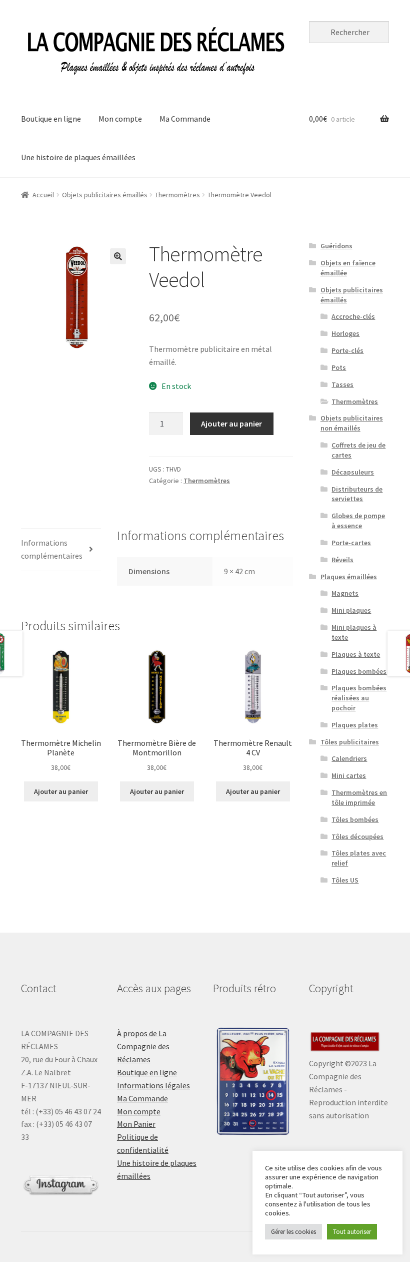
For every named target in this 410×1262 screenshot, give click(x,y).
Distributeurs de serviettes (357, 494)
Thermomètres (177, 194)
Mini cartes (349, 775)
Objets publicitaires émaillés (105, 194)
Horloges (346, 333)
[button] (118, 256)
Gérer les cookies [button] (293, 1231)
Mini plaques (351, 610)
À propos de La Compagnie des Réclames (143, 1046)
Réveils (343, 559)
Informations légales (153, 1085)
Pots (339, 367)
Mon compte (120, 119)
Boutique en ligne (51, 119)
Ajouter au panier (231, 423)
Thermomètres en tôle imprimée (359, 797)
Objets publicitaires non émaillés (351, 423)
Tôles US (345, 880)
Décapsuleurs (353, 472)
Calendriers (349, 758)
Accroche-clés (353, 316)
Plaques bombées (359, 671)
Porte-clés (348, 350)
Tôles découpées (358, 836)
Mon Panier (136, 1124)
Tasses (343, 384)
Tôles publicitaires (349, 741)
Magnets (345, 593)
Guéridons (336, 245)
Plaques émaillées (348, 576)
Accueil (43, 194)
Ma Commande (185, 119)
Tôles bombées (355, 819)
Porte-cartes (351, 542)
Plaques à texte (356, 654)
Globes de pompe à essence (358, 520)
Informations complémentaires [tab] (51, 549)
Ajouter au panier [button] (61, 791)
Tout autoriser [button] (352, 1231)
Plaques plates (355, 724)
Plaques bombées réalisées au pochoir (359, 697)
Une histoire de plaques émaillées (78, 157)
